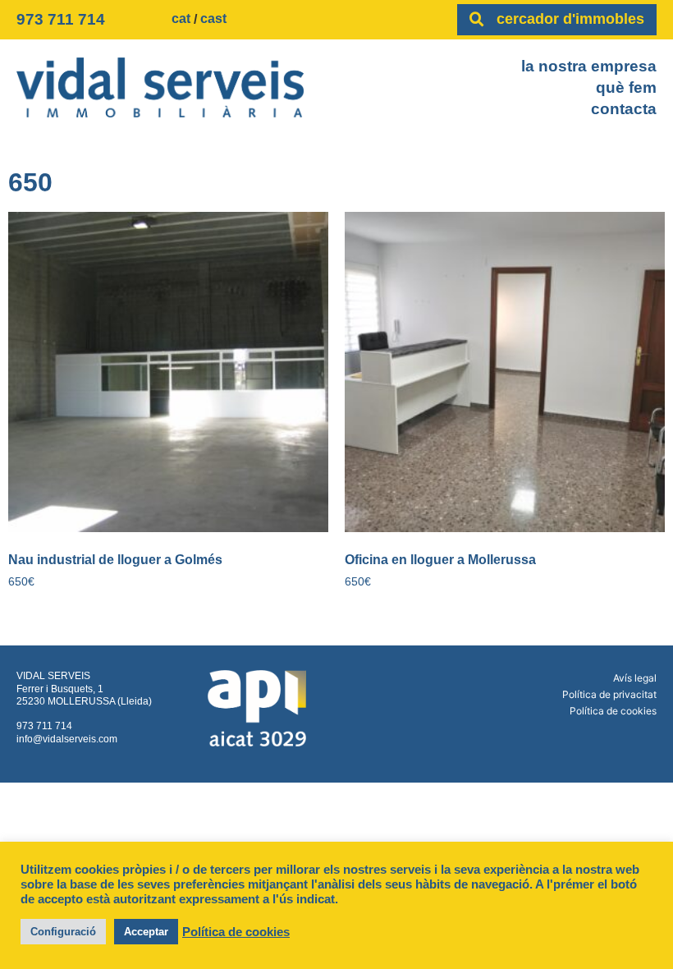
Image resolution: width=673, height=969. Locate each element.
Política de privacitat (609, 694)
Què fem (626, 87)
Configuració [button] (63, 931)
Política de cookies (613, 711)
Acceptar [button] (146, 931)
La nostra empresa (589, 66)
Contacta (624, 108)
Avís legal (635, 678)
